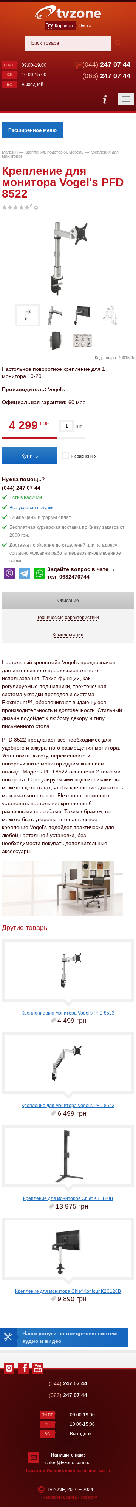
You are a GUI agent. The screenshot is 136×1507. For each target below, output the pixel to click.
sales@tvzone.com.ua (68, 1462)
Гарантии (35, 1470)
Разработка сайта (60, 1497)
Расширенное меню (32, 130)
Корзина (64, 25)
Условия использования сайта (78, 1470)
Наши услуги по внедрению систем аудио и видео (69, 1337)
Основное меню (105, 99)
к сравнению (83, 456)
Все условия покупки (31, 507)
